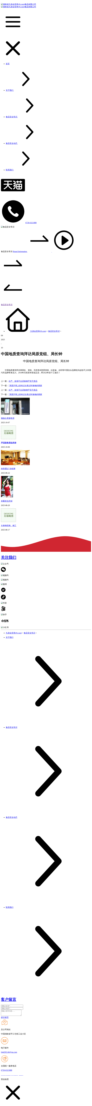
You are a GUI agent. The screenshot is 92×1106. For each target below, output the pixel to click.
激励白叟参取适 (7, 418)
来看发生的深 (6, 501)
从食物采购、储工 (8, 525)
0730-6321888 (31, 223)
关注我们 (8, 557)
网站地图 (28, 1075)
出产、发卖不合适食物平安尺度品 (23, 381)
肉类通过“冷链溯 (8, 469)
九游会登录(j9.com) (38, 331)
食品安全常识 (6, 305)
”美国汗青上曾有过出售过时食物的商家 (25, 386)
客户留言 (8, 999)
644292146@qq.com (9, 1052)
